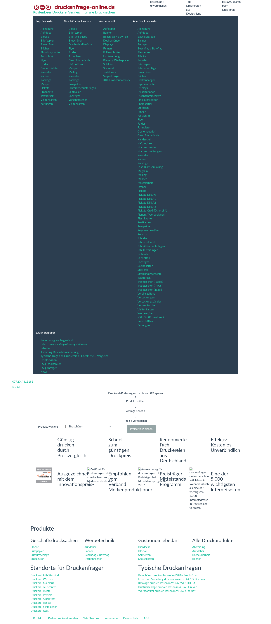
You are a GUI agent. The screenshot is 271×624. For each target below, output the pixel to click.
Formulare (75, 56)
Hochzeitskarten (147, 147)
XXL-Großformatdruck (116, 80)
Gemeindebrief (49, 68)
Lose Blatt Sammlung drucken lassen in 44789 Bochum (171, 579)
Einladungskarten (51, 52)
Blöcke (45, 36)
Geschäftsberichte (79, 60)
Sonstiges (74, 96)
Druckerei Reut (39, 610)
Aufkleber (46, 32)
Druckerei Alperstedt (42, 599)
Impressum (111, 618)
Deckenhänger (112, 40)
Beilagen (143, 44)
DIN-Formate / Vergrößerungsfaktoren (64, 344)
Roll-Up (142, 234)
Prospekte (47, 92)
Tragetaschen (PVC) (149, 285)
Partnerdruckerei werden (63, 618)
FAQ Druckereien (51, 364)
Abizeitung (47, 28)
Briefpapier (47, 40)
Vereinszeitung (146, 293)
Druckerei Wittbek (41, 579)
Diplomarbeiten (147, 84)
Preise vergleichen (141, 429)
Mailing (73, 72)
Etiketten (143, 107)
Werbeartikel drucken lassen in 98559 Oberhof (166, 591)
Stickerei (108, 68)
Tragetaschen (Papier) (150, 282)
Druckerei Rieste (40, 591)
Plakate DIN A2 (147, 202)
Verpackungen (111, 76)
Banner (107, 32)
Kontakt (38, 618)
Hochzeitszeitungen (149, 151)
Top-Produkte (44, 21)
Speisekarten (145, 266)
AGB (146, 618)
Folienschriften (112, 52)
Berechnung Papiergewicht (57, 340)
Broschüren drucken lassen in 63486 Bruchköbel (167, 575)
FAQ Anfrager (49, 368)
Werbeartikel (145, 313)
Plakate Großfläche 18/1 (153, 210)
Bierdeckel (144, 52)
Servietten (144, 258)
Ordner (142, 187)
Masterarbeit (145, 183)
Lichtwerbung (111, 56)
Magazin (143, 171)
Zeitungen (47, 104)
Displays (108, 44)
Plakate (45, 88)
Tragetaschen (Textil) (150, 289)
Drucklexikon (49, 360)
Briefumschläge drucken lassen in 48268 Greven (167, 587)
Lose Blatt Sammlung (150, 167)
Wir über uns (91, 618)
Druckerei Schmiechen (43, 607)
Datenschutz (130, 618)
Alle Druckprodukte (145, 21)
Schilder (108, 64)
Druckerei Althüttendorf (44, 575)
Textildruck (47, 96)
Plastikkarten (145, 218)
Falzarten (46, 348)
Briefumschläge (78, 36)
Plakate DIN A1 (147, 198)
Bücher (45, 48)
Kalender (46, 72)
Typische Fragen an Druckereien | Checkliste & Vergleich (74, 356)
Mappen (45, 84)
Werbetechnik (107, 21)
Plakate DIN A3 (147, 206)
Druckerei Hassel (40, 602)
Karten (44, 76)
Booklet (142, 60)
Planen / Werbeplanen (116, 60)
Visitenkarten (49, 100)
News (44, 372)
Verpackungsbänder (149, 301)
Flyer (44, 60)
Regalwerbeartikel (148, 230)
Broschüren (47, 44)
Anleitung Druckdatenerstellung (60, 352)
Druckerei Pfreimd (41, 595)
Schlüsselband (146, 242)
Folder (44, 64)
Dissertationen (146, 92)
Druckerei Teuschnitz (43, 587)
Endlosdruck (145, 104)
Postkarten (144, 222)
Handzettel (144, 139)
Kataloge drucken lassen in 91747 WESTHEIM (166, 583)
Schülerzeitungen (148, 250)
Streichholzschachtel (150, 274)
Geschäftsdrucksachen (77, 21)
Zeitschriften (145, 321)
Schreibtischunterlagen (82, 88)
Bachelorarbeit (146, 36)
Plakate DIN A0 (147, 194)
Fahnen (107, 48)
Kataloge (46, 80)
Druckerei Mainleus (42, 583)
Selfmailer (75, 92)
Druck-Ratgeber (45, 332)
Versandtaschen (78, 100)
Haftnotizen (76, 64)
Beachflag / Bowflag (115, 36)
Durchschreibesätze (80, 44)
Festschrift (47, 56)
